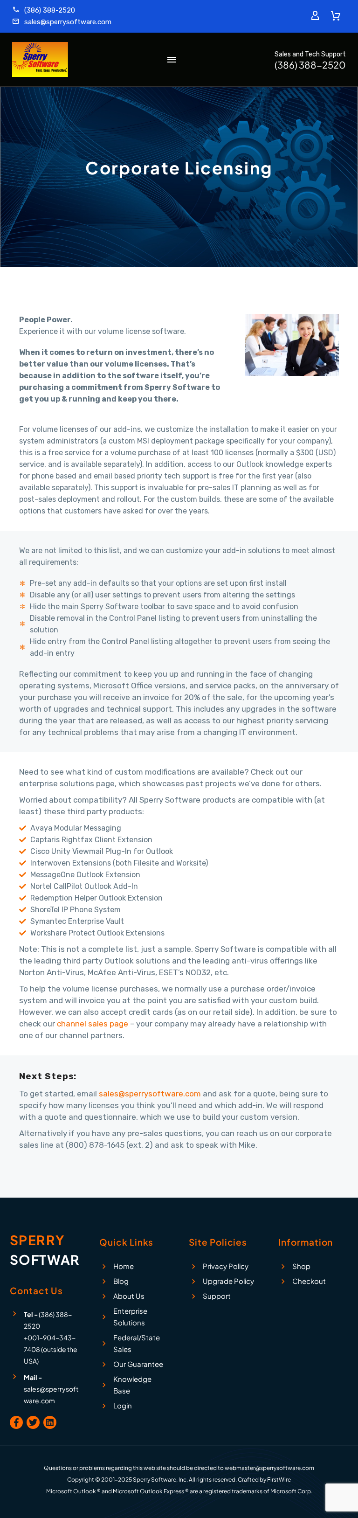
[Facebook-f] (16, 1422)
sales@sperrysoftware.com (150, 1093)
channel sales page (92, 1023)
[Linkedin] (49, 1422)
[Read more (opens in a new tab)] (43, 10)
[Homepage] (40, 59)
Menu (171, 60)
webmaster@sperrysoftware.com (269, 1467)
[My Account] (315, 16)
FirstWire (279, 1479)
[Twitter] (33, 1422)
